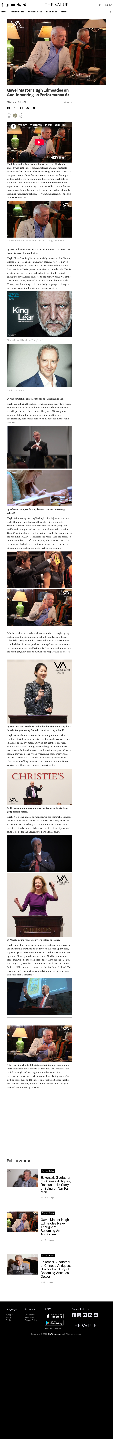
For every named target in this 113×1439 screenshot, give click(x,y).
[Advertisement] (39, 1120)
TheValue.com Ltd (56, 1334)
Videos (64, 11)
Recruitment (30, 1317)
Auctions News (35, 11)
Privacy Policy (31, 1320)
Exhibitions (51, 11)
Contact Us (30, 1314)
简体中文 (10, 1317)
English (9, 1320)
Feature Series (17, 11)
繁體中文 (10, 1314)
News (3, 11)
